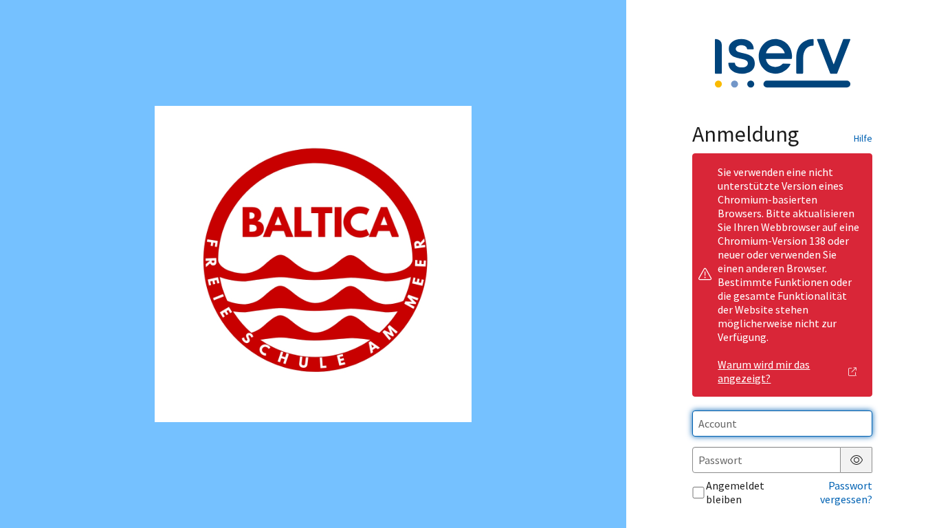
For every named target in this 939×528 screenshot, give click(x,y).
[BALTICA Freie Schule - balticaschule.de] (312, 264)
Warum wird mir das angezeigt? (764, 371)
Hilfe (863, 138)
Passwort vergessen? (846, 492)
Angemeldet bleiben (735, 492)
